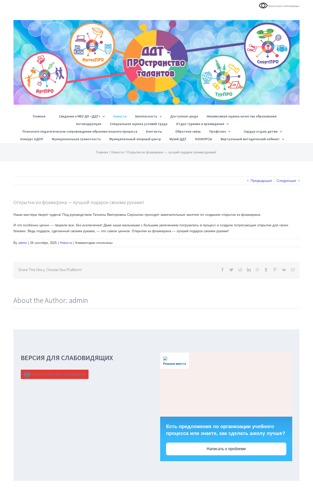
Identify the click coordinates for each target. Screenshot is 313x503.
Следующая (286, 181)
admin (22, 243)
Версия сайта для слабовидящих (58, 374)
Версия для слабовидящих (284, 6)
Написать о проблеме (226, 449)
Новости (66, 243)
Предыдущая (261, 181)
